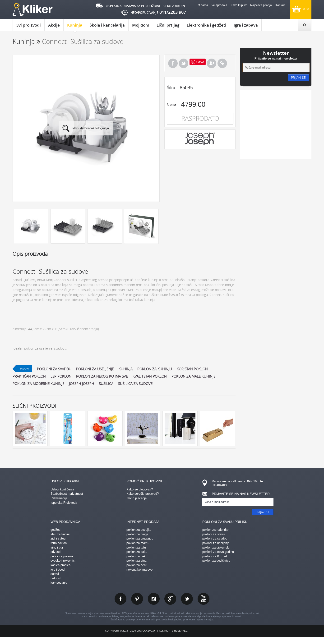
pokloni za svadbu (54, 368)
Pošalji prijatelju (211, 63)
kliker (33, 9)
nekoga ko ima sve (139, 569)
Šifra (171, 87)
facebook (120, 599)
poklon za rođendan (215, 529)
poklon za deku (136, 556)
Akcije (54, 25)
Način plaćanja (136, 498)
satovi (55, 574)
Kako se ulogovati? (139, 489)
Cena (171, 104)
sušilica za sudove (135, 383)
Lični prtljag (168, 25)
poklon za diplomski (216, 547)
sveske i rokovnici (63, 560)
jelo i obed (58, 569)
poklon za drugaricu (139, 538)
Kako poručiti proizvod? (142, 493)
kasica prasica (60, 565)
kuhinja (126, 368)
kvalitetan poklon (150, 376)
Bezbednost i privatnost (67, 493)
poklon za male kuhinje (193, 376)
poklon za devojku (138, 529)
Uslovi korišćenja (62, 489)
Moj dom (140, 25)
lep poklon (61, 376)
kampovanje (59, 582)
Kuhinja (74, 25)
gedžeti (55, 529)
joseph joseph (81, 383)
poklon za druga (137, 534)
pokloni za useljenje (95, 368)
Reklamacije (59, 498)
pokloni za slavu (213, 534)
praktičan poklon (29, 376)
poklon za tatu (136, 547)
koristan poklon (192, 368)
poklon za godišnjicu (216, 560)
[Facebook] (173, 63)
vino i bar (57, 547)
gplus (170, 599)
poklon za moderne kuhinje (38, 383)
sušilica (106, 383)
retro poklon (59, 543)
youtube (203, 599)
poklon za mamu (137, 543)
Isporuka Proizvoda (64, 502)
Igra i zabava (246, 25)
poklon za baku (136, 552)
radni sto (56, 578)
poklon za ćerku (137, 565)
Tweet (183, 63)
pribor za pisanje (62, 556)
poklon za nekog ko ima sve (102, 376)
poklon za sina (136, 560)
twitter (187, 599)
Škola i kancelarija (107, 25)
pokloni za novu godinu (218, 552)
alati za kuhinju (61, 534)
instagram (154, 599)
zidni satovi (58, 538)
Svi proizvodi (28, 25)
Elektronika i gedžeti (206, 25)
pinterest (137, 599)
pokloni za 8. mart (214, 556)
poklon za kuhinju (154, 368)
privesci (56, 552)
